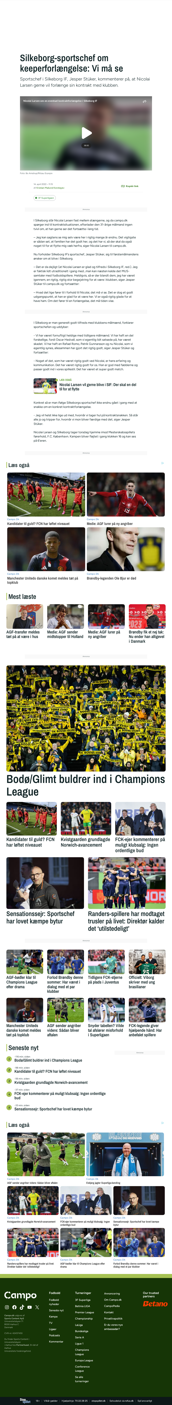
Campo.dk (9, 1315)
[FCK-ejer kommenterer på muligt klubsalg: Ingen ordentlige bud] (140, 819)
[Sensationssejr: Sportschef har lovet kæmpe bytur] (45, 883)
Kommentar (56, 1341)
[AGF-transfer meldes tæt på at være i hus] (24, 616)
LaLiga (79, 1325)
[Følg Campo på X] (37, 1307)
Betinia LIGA (82, 1306)
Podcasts (54, 1335)
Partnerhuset (22, 1345)
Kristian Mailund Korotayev (50, 187)
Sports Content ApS (14, 1318)
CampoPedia (112, 1306)
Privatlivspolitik (113, 1318)
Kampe (53, 1316)
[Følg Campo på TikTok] (22, 1307)
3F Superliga (82, 1300)
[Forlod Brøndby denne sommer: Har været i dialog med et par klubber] (65, 962)
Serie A (79, 1337)
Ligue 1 (79, 1343)
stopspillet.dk (98, 1400)
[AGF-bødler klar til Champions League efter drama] (24, 962)
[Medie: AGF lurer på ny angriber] (106, 616)
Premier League (84, 1312)
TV (50, 1323)
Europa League (84, 1360)
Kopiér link (132, 186)
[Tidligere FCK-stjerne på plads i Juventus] (106, 962)
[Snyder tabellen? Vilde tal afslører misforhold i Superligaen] (106, 1010)
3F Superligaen (46, 198)
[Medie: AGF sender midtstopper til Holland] (65, 616)
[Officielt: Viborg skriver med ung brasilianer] (147, 962)
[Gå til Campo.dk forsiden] (20, 1299)
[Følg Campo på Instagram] (6, 1307)
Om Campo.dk (113, 1299)
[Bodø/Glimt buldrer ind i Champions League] (86, 718)
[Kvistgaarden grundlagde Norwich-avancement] (86, 819)
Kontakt (109, 1312)
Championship (84, 1318)
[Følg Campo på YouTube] (29, 1307)
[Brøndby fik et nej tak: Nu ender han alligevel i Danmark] (147, 616)
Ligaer (52, 1329)
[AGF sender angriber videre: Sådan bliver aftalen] (65, 1010)
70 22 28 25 (81, 1400)
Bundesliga (81, 1331)
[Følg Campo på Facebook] (14, 1307)
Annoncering (112, 1293)
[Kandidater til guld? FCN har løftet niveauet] (31, 819)
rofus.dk (129, 1400)
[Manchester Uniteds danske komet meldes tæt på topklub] (24, 1010)
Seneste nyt (56, 1310)
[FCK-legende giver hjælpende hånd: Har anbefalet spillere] (147, 1010)
